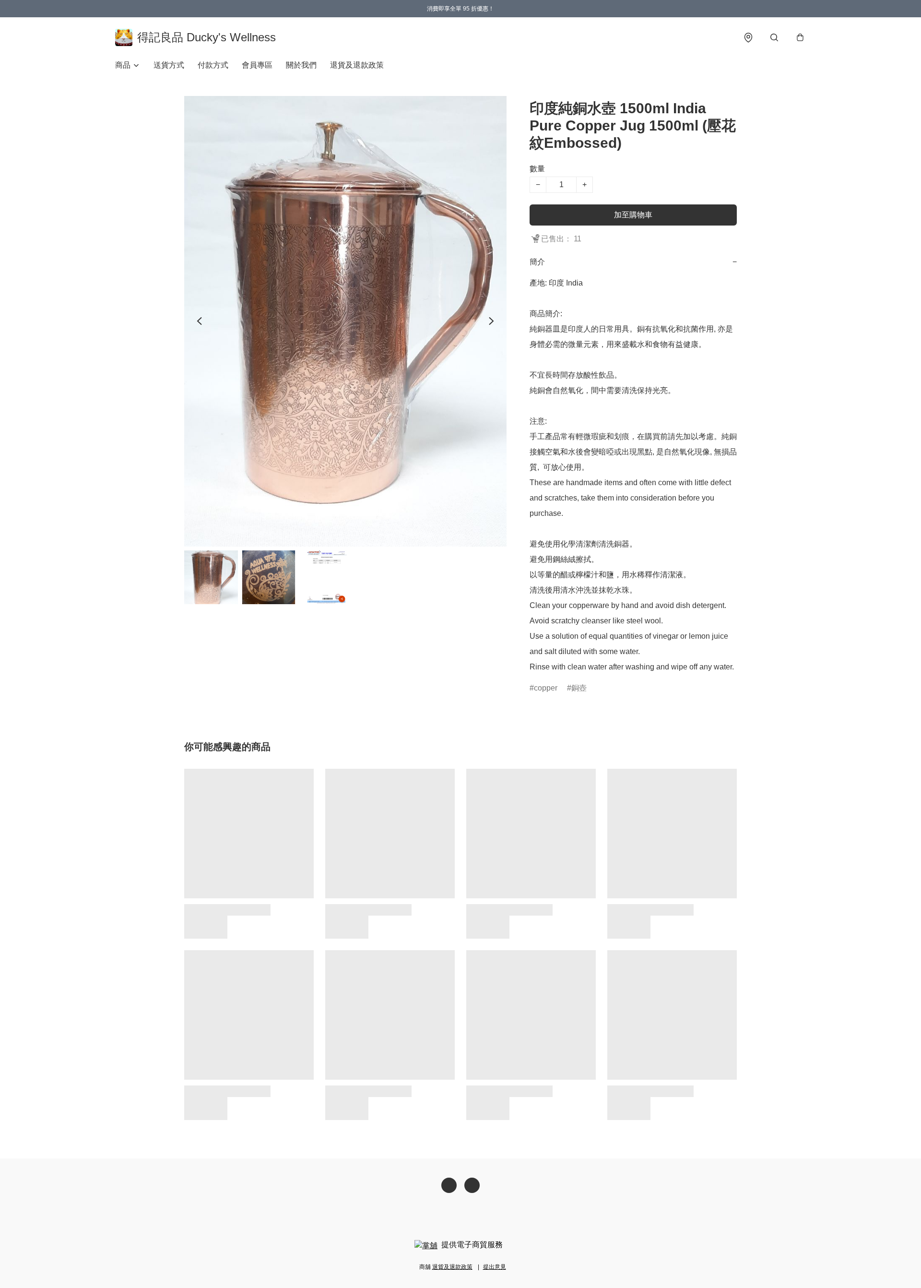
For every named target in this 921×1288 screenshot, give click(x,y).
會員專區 (257, 65)
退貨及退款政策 (357, 65)
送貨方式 (169, 65)
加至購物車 (633, 215)
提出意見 (494, 1267)
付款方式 (213, 65)
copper (545, 688)
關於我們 (301, 65)
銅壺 (579, 688)
